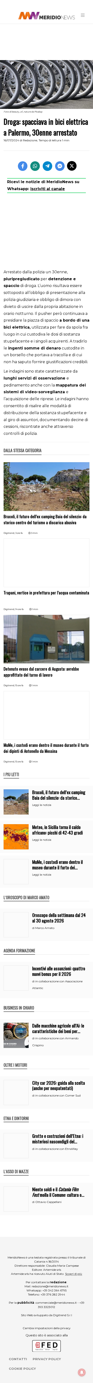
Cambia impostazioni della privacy (47, 1328)
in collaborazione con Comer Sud (58, 1095)
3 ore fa (19, 533)
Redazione (30, 140)
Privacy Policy (47, 1359)
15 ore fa (19, 685)
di (33, 928)
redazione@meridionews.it (50, 1286)
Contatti (18, 1359)
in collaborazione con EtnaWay (56, 1149)
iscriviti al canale (47, 189)
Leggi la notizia (41, 805)
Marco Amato (44, 928)
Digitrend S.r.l (62, 1315)
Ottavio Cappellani (48, 1202)
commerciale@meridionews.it (56, 1302)
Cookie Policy (22, 1369)
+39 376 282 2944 (53, 1294)
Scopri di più (73, 1274)
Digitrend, (9, 533)
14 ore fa (19, 609)
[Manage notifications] (82, 1372)
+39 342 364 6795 (54, 1290)
